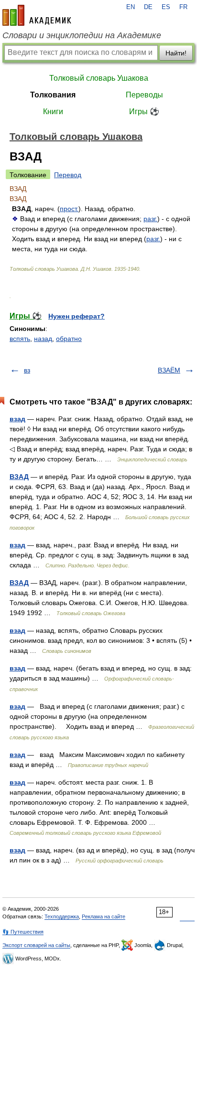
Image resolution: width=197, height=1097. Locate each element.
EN (130, 7)
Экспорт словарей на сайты (36, 945)
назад (43, 338)
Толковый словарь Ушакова (98, 78)
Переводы (144, 95)
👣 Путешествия (23, 932)
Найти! (175, 53)
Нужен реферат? (76, 316)
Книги (53, 111)
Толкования (53, 95)
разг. (150, 219)
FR (183, 7)
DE (148, 7)
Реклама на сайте (103, 916)
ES (166, 7)
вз (27, 370)
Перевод (67, 175)
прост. (69, 209)
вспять (20, 338)
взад (17, 419)
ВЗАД (19, 476)
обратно (69, 338)
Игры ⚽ (144, 111)
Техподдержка (61, 916)
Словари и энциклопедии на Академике (81, 35)
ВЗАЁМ (169, 370)
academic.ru (36, 15)
